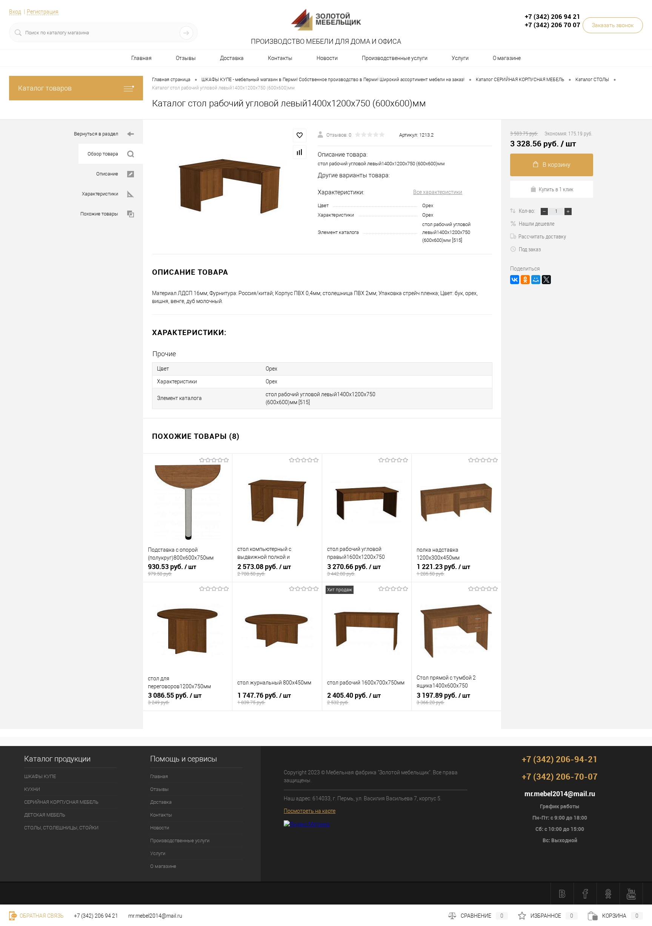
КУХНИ (32, 789)
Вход (15, 12)
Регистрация (42, 12)
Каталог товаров (45, 88)
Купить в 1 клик (556, 189)
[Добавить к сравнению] (299, 152)
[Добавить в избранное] (299, 135)
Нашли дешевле (537, 223)
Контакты (280, 58)
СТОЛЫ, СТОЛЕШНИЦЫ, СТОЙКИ (61, 828)
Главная (141, 58)
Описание (107, 174)
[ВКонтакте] (514, 279)
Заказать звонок (613, 25)
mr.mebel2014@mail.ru (155, 916)
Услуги (460, 58)
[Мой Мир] (535, 279)
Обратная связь (41, 916)
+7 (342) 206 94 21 (96, 916)
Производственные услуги (394, 58)
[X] (546, 279)
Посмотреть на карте (309, 811)
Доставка (232, 58)
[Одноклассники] (525, 279)
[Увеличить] (230, 187)
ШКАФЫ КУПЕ (40, 776)
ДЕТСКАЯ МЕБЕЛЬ (44, 815)
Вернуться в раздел (96, 134)
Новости (327, 58)
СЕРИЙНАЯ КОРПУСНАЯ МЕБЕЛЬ (61, 802)
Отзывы (186, 58)
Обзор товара (103, 154)
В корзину (556, 164)
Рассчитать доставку (542, 236)
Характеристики (100, 194)
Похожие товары (99, 214)
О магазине (507, 58)
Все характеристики (437, 192)
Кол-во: (527, 210)
